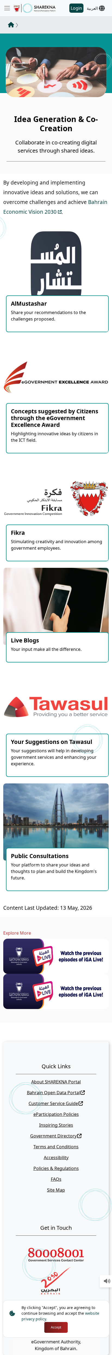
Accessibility (56, 1158)
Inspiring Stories (56, 1125)
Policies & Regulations (56, 1168)
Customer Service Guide (53, 1103)
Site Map (56, 1190)
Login (76, 8)
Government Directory (53, 1136)
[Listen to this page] (107, 1281)
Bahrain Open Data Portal (53, 1093)
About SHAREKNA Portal (56, 1082)
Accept (56, 1327)
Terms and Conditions (56, 1147)
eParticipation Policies (56, 1114)
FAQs (56, 1179)
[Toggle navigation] (7, 8)
